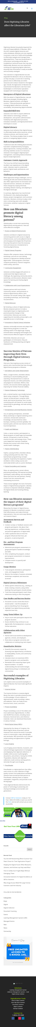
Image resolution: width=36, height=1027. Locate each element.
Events (6, 914)
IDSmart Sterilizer (18, 1008)
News (5, 928)
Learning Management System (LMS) (15, 918)
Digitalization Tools (18, 998)
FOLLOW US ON (9, 892)
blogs (5, 901)
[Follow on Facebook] (22, 821)
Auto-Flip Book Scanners (18, 1002)
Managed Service (9, 921)
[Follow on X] (18, 821)
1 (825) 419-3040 (18, 1015)
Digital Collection (9, 908)
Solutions (18, 988)
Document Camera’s (18, 1004)
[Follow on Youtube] (28, 821)
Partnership (7, 931)
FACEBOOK (17, 892)
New (5, 924)
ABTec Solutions (16, 798)
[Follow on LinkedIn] (15, 821)
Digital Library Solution (18, 994)
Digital (6, 904)
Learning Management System (18, 990)
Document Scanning (10, 911)
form (9, 802)
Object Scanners (18, 1006)
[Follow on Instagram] (25, 821)
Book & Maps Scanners (18, 1000)
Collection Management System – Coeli (18, 992)
